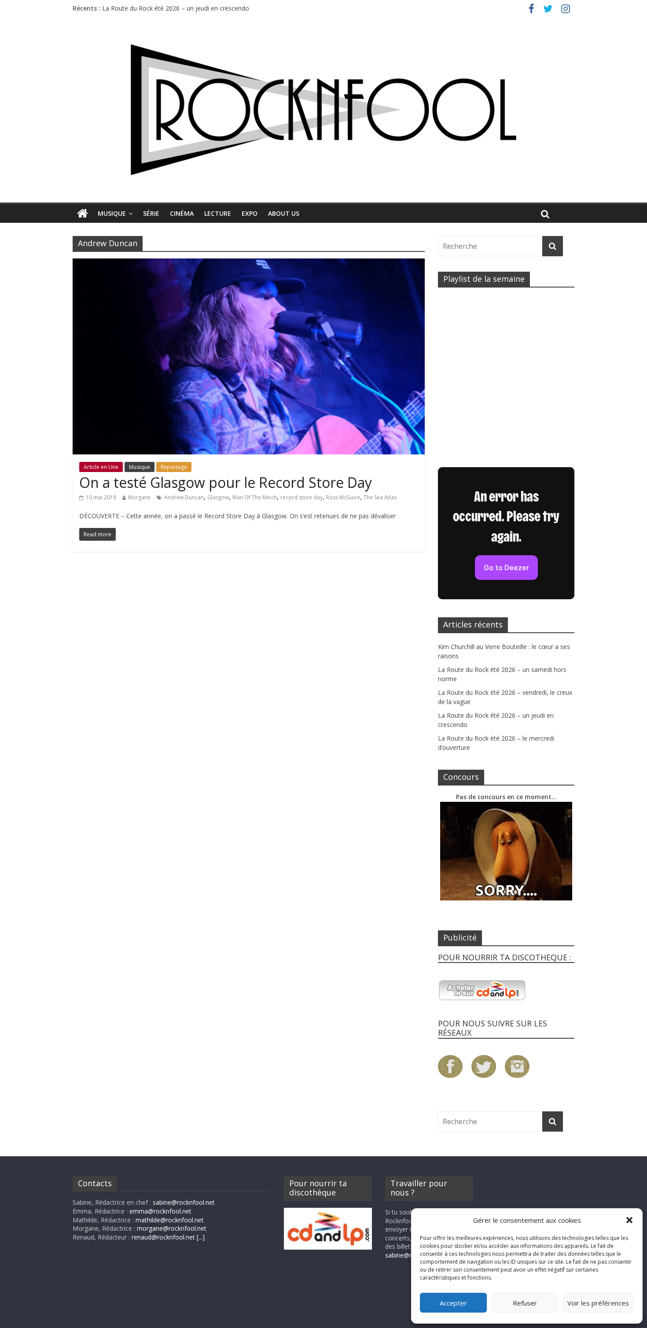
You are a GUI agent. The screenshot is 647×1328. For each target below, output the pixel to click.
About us (283, 213)
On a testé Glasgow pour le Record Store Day (225, 482)
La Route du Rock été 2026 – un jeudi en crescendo (175, 8)
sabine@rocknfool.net (184, 1202)
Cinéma (182, 213)
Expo (249, 213)
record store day (301, 497)
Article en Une (101, 467)
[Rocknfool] (323, 109)
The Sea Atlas (380, 497)
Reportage (174, 467)
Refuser (525, 1302)
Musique (112, 213)
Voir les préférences (598, 1302)
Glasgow (218, 497)
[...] (201, 1237)
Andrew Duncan (184, 497)
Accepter (453, 1302)
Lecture (217, 213)
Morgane (139, 497)
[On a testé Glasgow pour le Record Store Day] (249, 264)
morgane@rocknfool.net (171, 1228)
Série (151, 213)
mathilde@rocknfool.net (170, 1220)
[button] (629, 1220)
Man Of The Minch (254, 497)
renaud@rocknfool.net (163, 1237)
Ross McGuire (343, 497)
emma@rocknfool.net (160, 1211)
